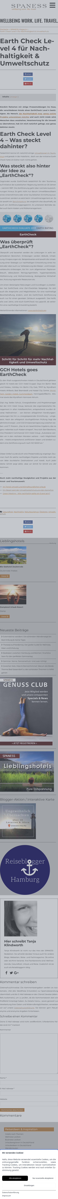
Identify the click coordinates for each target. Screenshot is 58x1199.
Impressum (6, 1196)
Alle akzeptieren (15, 1178)
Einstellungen (29, 1185)
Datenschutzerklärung (10, 1192)
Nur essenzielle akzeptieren (43, 1178)
